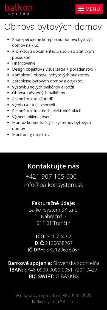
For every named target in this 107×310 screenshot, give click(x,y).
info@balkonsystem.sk (53, 184)
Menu (92, 8)
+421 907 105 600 (51, 176)
